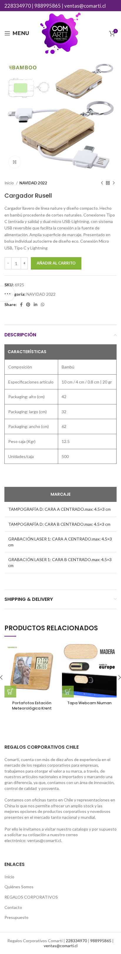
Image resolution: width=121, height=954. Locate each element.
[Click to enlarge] (15, 162)
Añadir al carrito (56, 263)
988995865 (47, 6)
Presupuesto (16, 917)
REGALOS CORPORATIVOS (31, 897)
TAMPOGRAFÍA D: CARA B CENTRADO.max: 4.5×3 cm (59, 524)
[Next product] (114, 183)
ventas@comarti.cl (85, 6)
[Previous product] (102, 183)
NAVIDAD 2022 (33, 183)
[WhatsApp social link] (42, 304)
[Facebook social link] (21, 304)
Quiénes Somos (18, 886)
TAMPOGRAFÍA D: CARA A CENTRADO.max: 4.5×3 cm (59, 509)
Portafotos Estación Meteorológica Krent (32, 705)
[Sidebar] (7, 293)
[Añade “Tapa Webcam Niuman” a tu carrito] (68, 691)
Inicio (9, 183)
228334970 (17, 6)
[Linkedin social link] (35, 304)
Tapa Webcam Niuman (89, 702)
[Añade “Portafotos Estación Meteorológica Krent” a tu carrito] (10, 691)
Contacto (13, 907)
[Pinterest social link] (28, 304)
